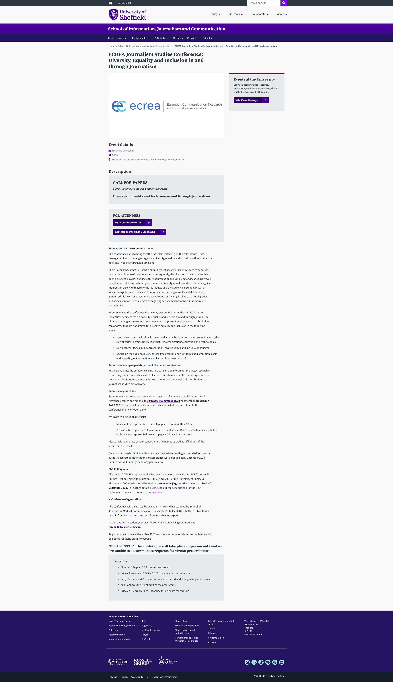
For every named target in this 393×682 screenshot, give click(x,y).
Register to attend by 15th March (135, 231)
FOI (147, 677)
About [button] (280, 14)
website (157, 492)
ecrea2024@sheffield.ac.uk (163, 401)
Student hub (181, 621)
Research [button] (234, 14)
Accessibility (137, 677)
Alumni (211, 628)
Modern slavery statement (164, 677)
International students (119, 639)
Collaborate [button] (258, 14)
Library (211, 633)
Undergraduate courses (120, 621)
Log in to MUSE (124, 3)
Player (145, 634)
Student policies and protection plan (185, 632)
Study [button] (214, 14)
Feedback (113, 677)
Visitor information (151, 630)
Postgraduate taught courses (122, 625)
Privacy (124, 677)
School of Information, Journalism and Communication (167, 29)
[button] (118, 38)
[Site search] (283, 3)
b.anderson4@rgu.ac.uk (171, 483)
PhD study (113, 630)
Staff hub (146, 639)
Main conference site (128, 222)
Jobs (144, 621)
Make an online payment (187, 625)
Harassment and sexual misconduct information (186, 639)
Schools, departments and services (221, 623)
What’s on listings (246, 100)
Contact (212, 642)
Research (178, 38)
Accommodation (117, 634)
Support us (147, 625)
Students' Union (216, 637)
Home (112, 46)
